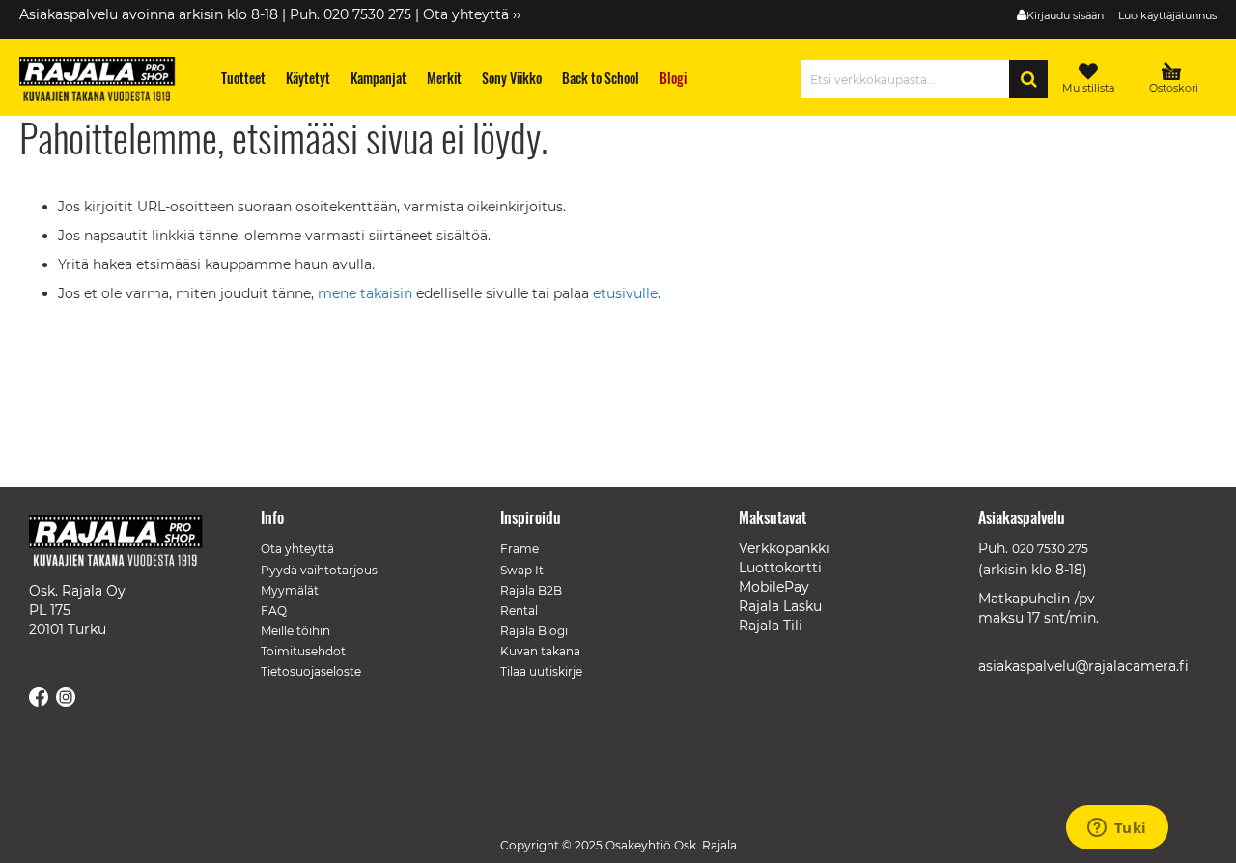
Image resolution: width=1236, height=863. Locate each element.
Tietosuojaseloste (311, 671)
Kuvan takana (540, 651)
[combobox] (910, 79)
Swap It (522, 570)
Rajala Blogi (534, 631)
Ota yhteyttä (297, 549)
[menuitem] (243, 77)
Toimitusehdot (303, 651)
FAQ (274, 610)
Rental (519, 610)
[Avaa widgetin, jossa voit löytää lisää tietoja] (1116, 829)
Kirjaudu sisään (1065, 15)
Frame (519, 549)
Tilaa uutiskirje (541, 671)
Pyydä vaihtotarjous (319, 570)
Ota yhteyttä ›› (471, 14)
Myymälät (290, 590)
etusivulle (625, 293)
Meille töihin (295, 631)
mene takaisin (367, 293)
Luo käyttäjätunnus (1167, 15)
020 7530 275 (1050, 549)
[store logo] (106, 82)
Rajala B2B (531, 590)
